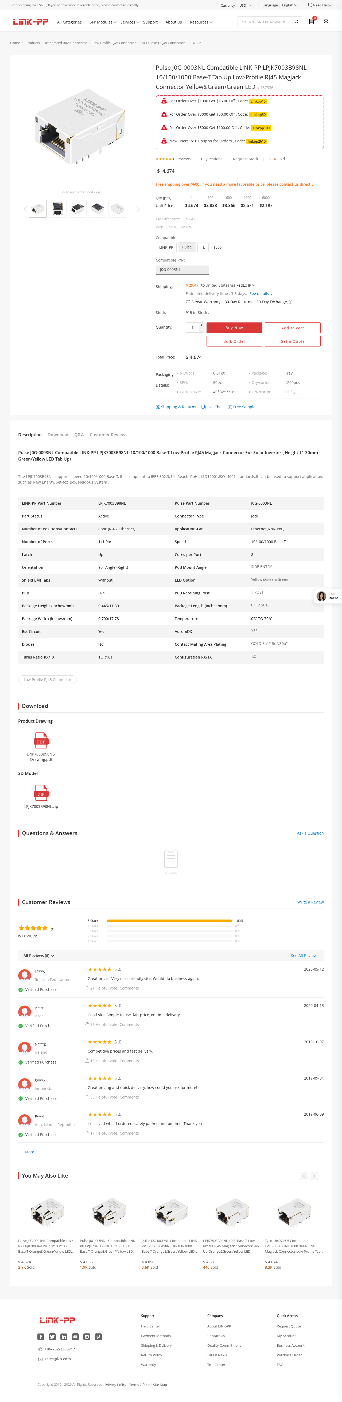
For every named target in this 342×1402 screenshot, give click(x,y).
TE (203, 247)
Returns (189, 406)
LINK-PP (166, 247)
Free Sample (244, 406)
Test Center (216, 1364)
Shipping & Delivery (156, 1345)
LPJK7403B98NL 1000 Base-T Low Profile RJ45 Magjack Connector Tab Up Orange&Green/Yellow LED (231, 1246)
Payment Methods (156, 1335)
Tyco (217, 247)
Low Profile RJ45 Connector (47, 679)
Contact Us (216, 1335)
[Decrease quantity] (201, 330)
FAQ (280, 1364)
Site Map (160, 1384)
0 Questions (212, 158)
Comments (129, 988)
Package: (259, 373)
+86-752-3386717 (60, 1349)
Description (30, 435)
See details (260, 293)
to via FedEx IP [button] (226, 285)
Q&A (79, 435)
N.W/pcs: (188, 373)
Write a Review (310, 902)
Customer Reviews (108, 435)
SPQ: (184, 382)
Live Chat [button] (215, 406)
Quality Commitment (224, 1345)
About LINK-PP (219, 1326)
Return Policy (151, 1355)
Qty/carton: (262, 382)
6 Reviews (182, 158)
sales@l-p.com (58, 1358)
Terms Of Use (139, 1384)
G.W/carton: (262, 391)
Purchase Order (289, 1355)
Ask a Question (310, 833)
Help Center (150, 1326)
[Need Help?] (310, 5)
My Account (286, 1335)
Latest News (217, 1355)
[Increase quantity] (201, 325)
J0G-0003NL (170, 269)
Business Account (291, 1345)
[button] (290, 302)
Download (58, 435)
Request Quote (289, 1326)
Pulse (187, 247)
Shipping (169, 406)
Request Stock (245, 158)
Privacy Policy (115, 1384)
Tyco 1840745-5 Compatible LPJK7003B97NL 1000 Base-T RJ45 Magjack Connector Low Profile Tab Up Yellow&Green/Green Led (293, 1246)
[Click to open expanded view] (79, 126)
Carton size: (190, 391)
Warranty (148, 1364)
